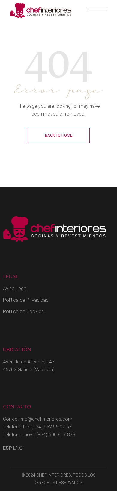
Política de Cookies (23, 311)
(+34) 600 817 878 (55, 434)
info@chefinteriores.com (46, 419)
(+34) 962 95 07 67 (52, 427)
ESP (7, 448)
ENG (17, 448)
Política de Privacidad (26, 300)
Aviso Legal (15, 288)
